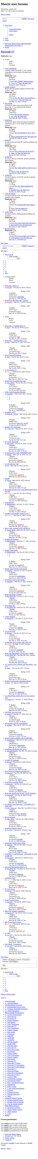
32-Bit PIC (8, 175)
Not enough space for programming (16, 723)
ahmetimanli (11, 740)
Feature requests (10, 87)
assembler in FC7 (10, 412)
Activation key (9, 502)
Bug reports (8, 103)
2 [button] (5, 262)
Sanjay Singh (11, 530)
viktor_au (14, 153)
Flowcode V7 (7, 51)
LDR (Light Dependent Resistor (15, 392)
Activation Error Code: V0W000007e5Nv (18, 453)
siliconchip (10, 443)
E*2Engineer (15, 238)
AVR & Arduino (10, 194)
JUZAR (19, 734)
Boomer (9, 633)
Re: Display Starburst (22, 114)
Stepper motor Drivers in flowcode (16, 569)
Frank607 (10, 394)
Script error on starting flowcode (15, 381)
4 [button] (5, 266)
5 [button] (5, 268)
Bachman (20, 874)
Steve (12, 208)
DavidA (9, 287)
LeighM (19, 613)
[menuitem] (15, 29)
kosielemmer (21, 576)
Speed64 (14, 190)
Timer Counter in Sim (12, 900)
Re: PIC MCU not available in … (26, 98)
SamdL (9, 455)
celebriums (20, 297)
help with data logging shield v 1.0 (16, 867)
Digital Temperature (11, 550)
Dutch (9, 480)
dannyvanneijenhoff (17, 136)
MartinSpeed (11, 504)
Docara (9, 762)
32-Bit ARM (9, 212)
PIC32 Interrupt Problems (13, 355)
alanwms (10, 773)
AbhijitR (20, 628)
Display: (5, 959)
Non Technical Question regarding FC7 (17, 771)
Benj (10, 56)
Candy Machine (10, 616)
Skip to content (5, 14)
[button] (9, 254)
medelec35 (20, 475)
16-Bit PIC (8, 157)
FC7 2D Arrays (10, 889)
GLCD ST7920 (10, 631)
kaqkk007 (20, 650)
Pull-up (7, 478)
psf (8, 466)
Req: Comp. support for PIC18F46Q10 (17, 528)
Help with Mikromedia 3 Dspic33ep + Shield (19, 653)
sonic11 (9, 714)
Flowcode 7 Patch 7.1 (12, 286)
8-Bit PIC (8, 140)
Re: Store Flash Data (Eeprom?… (26, 223)
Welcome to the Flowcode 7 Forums (16, 300)
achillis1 (9, 725)
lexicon (13, 171)
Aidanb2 (9, 570)
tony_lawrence (11, 808)
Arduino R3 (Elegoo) (12, 539)
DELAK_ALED (12, 414)
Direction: (5, 961)
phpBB (11, 1143)
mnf (12, 116)
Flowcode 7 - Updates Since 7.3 (15, 326)
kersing (19, 778)
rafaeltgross (20, 692)
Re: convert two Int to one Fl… (25, 151)
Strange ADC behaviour (12, 427)
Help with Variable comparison (15, 911)
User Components (10, 68)
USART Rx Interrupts (12, 760)
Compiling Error (10, 878)
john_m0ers (10, 383)
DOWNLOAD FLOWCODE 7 (15, 580)
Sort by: (19, 959)
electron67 (10, 618)
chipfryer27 (14, 83)
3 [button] (5, 264)
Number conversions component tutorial (18, 681)
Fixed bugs (8, 120)
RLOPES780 (11, 596)
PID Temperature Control (13, 922)
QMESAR (10, 429)
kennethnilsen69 (12, 751)
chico (8, 668)
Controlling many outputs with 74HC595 (18, 642)
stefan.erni (20, 661)
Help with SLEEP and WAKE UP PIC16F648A (20, 793)
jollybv (9, 372)
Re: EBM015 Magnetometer (24, 81)
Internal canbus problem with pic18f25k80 (18, 738)
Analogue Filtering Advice (13, 828)
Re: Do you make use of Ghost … (26, 236)
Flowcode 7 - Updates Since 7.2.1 (16, 340)
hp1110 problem (10, 817)
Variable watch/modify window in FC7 (17, 513)
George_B (10, 699)
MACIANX (15, 225)
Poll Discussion (10, 228)
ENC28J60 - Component (13, 944)
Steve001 (10, 830)
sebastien (10, 582)
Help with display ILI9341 (13, 594)
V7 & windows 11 (11, 370)
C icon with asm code (12, 464)
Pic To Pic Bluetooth (11, 442)
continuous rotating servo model (15, 843)
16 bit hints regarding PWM (14, 782)
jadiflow (9, 493)
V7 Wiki (7, 933)
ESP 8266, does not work (13, 712)
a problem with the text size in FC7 (16, 749)
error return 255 (10, 605)
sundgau (9, 845)
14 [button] (5, 271)
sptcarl (9, 644)
